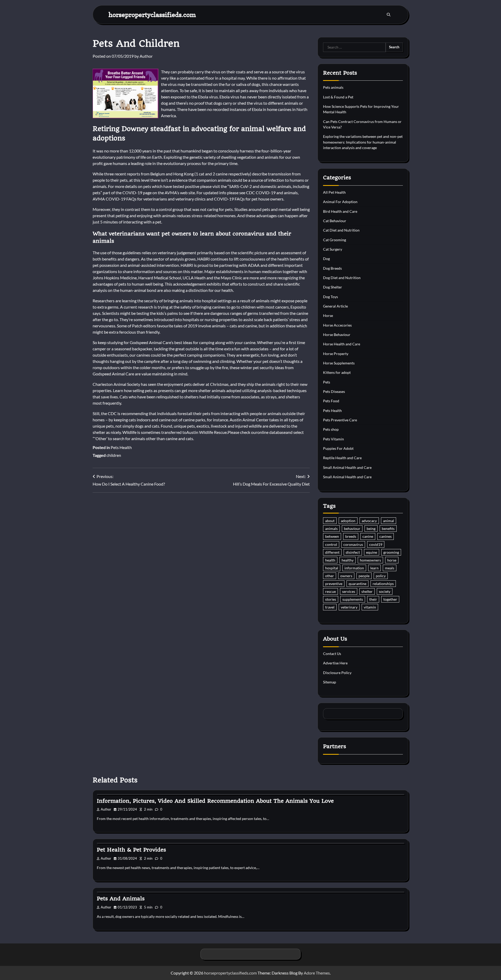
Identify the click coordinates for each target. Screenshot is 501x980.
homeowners (370, 560)
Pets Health (121, 447)
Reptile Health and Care (342, 458)
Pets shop (331, 429)
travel (330, 607)
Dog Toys (330, 296)
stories (330, 599)
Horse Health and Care (341, 344)
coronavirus (353, 544)
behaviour (352, 528)
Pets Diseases (334, 391)
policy (381, 576)
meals (389, 568)
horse (391, 560)
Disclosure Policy (337, 672)
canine (367, 536)
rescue (330, 591)
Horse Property (335, 353)
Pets (326, 382)
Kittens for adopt (337, 372)
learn (374, 568)
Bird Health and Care (340, 211)
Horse (328, 315)
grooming (391, 552)
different (332, 552)
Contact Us (332, 653)
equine (371, 552)
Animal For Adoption (340, 201)
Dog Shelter (332, 287)
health (330, 560)
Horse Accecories (337, 325)
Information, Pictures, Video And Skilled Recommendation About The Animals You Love (215, 801)
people (364, 576)
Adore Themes (317, 972)
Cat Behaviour (334, 221)
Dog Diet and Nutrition (342, 277)
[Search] (388, 15)
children (113, 455)
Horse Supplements (339, 363)
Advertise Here (335, 663)
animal (388, 520)
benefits (388, 528)
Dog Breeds (332, 268)
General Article (335, 306)
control (331, 544)
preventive (333, 583)
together (390, 599)
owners (346, 576)
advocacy (369, 520)
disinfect (353, 552)
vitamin (370, 607)
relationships (383, 583)
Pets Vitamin (333, 439)
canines (385, 536)
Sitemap (329, 682)
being (371, 528)
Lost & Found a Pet (338, 97)
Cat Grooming (334, 240)
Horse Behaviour (336, 334)
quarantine (357, 583)
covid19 (375, 544)
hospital (331, 568)
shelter (367, 591)
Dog (326, 258)
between (332, 536)
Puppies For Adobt (338, 448)
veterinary (349, 607)
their (373, 599)
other (329, 576)
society (384, 591)
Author (146, 56)
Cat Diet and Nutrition (341, 230)
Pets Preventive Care (340, 420)
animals (331, 528)
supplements (352, 599)
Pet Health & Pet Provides (131, 850)
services (348, 591)
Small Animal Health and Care (347, 467)
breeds (350, 536)
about (330, 520)
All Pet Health (334, 192)
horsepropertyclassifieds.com (152, 14)
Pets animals (333, 87)
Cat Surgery (332, 249)
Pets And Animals (121, 898)
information (354, 568)
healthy (348, 560)
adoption (348, 520)
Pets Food (331, 401)
